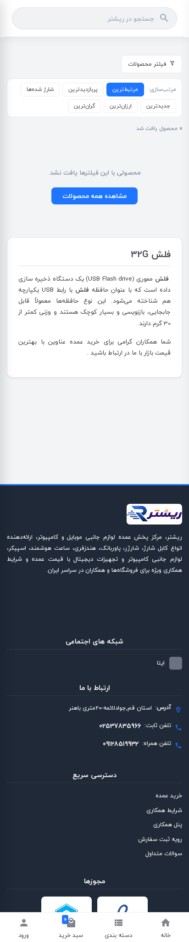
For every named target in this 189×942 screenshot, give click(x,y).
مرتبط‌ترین (125, 89)
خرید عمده (169, 795)
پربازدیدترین (83, 89)
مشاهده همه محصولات (94, 196)
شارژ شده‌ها (40, 89)
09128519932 (121, 744)
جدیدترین (158, 106)
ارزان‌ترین (121, 106)
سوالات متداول (163, 853)
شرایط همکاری (164, 810)
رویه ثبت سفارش (160, 839)
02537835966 (120, 726)
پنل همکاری (167, 824)
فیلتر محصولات (147, 64)
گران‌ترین (84, 106)
